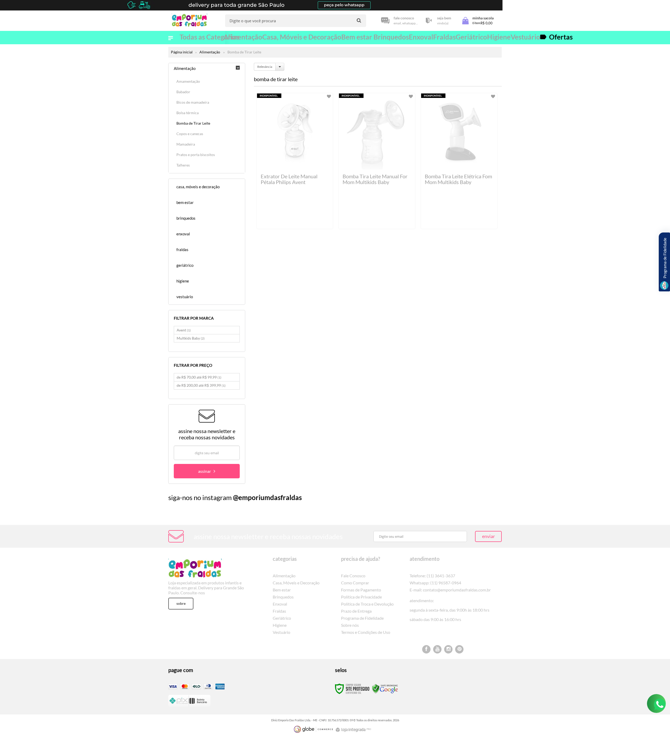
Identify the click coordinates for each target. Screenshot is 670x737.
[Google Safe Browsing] (385, 688)
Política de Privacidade (361, 596)
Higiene (280, 625)
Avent (184, 330)
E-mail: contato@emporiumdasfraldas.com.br (450, 589)
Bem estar (282, 589)
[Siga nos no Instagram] (448, 649)
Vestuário (281, 632)
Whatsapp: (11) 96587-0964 (435, 582)
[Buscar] (359, 20)
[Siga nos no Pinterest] (459, 649)
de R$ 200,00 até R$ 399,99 (201, 385)
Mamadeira (185, 144)
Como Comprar (355, 582)
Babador (183, 92)
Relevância (264, 67)
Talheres (183, 165)
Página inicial (182, 52)
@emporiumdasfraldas (267, 497)
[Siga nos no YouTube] (437, 649)
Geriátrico (282, 618)
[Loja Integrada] (354, 730)
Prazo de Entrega (356, 610)
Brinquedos (283, 596)
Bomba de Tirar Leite (193, 123)
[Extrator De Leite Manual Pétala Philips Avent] (295, 161)
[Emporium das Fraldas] (191, 21)
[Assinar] (207, 471)
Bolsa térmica (187, 112)
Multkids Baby (191, 338)
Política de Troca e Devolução (367, 603)
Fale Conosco (353, 575)
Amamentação (188, 81)
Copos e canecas (189, 133)
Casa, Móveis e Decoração (296, 582)
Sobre (181, 603)
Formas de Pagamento (361, 589)
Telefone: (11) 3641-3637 (432, 575)
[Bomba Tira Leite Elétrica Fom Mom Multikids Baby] (459, 161)
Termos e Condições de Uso (365, 632)
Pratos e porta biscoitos (195, 154)
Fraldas (279, 610)
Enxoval (280, 603)
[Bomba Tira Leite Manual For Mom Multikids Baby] (377, 161)
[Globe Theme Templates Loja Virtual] (313, 729)
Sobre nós (350, 625)
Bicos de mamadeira (192, 102)
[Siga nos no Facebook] (426, 649)
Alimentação (209, 52)
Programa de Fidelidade (362, 618)
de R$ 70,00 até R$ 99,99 (199, 377)
